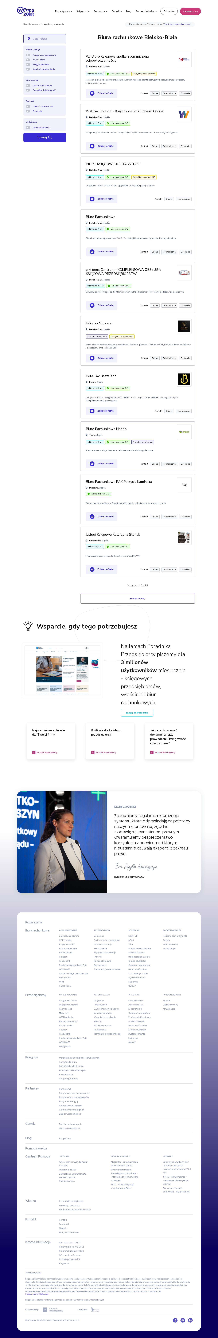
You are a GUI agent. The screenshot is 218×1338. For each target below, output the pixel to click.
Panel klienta (65, 986)
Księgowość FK (67, 944)
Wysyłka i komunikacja (105, 952)
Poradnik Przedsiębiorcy (71, 1201)
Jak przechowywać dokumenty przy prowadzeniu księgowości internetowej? (168, 736)
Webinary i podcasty (69, 1205)
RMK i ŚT (98, 956)
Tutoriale (64, 1156)
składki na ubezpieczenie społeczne (95, 1288)
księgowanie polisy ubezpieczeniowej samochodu (72, 1291)
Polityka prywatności (69, 1259)
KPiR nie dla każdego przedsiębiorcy (106, 732)
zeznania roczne (101, 1279)
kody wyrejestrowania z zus (174, 1285)
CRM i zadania (66, 1017)
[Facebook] (175, 1320)
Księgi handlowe (41, 64)
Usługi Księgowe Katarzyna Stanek (113, 534)
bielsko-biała (95, 223)
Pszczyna (93, 487)
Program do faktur (68, 1000)
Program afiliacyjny (68, 1101)
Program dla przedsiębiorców (74, 1097)
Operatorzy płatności (139, 965)
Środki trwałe (65, 952)
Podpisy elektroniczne (139, 948)
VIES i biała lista (136, 1004)
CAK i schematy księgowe (107, 940)
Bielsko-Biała (95, 66)
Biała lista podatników (139, 956)
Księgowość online (68, 1004)
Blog (129, 11)
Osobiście (37, 111)
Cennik (116, 11)
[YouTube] (182, 1320)
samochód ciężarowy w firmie (88, 1285)
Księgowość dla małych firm (38, 1300)
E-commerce (135, 1009)
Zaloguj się (169, 11)
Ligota (92, 382)
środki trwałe (134, 1285)
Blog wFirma (65, 1138)
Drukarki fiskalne (136, 952)
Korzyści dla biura (68, 1062)
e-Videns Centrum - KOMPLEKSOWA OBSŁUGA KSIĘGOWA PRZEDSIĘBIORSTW (123, 271)
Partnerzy (99, 11)
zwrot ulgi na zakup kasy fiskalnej (156, 1288)
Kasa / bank (64, 961)
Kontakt (63, 1220)
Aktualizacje (169, 948)
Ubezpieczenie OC (41, 127)
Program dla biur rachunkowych (74, 1093)
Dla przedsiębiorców (69, 1128)
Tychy (92, 435)
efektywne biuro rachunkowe (115, 1285)
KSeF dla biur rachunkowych (91, 1300)
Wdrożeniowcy (170, 944)
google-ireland (114, 1291)
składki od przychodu (131, 1291)
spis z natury (101, 1291)
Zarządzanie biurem (69, 936)
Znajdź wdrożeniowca (70, 1114)
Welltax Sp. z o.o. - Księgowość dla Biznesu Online (125, 111)
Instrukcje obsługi (120, 1156)
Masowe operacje (103, 944)
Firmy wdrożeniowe (69, 1232)
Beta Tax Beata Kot (101, 376)
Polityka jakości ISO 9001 (71, 1246)
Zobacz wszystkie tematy (37, 1294)
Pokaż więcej (137, 598)
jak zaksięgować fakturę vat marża (174, 1282)
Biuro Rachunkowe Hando (106, 429)
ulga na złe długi (32, 1282)
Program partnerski (68, 1078)
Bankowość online (137, 969)
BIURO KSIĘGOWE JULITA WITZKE (113, 164)
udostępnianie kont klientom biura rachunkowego (95, 1282)
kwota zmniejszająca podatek (64, 1288)
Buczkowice (95, 540)
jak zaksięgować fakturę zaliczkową (56, 1282)
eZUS (131, 940)
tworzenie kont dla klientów (130, 1282)
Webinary (168, 1156)
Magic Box (99, 936)
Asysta (166, 940)
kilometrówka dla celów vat (62, 1285)
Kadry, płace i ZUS (68, 948)
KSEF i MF (132, 936)
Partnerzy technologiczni (71, 1109)
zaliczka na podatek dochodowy (126, 1288)
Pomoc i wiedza (145, 11)
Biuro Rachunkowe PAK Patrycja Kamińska (119, 481)
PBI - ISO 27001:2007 (69, 1242)
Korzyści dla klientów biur (71, 1066)
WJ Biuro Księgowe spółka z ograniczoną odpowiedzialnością (117, 58)
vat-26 (28, 1285)
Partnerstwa (65, 1089)
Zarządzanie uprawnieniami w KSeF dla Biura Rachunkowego (72, 1177)
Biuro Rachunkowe (100, 217)
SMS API (132, 986)
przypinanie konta (151, 1282)
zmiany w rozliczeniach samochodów (165, 1279)
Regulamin (64, 1263)
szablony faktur (86, 1279)
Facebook (64, 1224)
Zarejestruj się (190, 11)
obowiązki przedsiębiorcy (37, 1291)
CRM (61, 981)
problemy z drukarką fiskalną (38, 1288)
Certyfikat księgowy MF (44, 90)
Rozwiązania (62, 11)
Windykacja (65, 977)
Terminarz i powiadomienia (107, 969)
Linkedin (63, 1228)
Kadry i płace (39, 59)
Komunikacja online (138, 973)
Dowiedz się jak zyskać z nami (177, 24)
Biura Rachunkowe (31, 24)
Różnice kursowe (102, 961)
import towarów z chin (151, 1291)
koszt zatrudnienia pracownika (134, 1279)
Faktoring (133, 981)
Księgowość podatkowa (44, 55)
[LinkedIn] (190, 1320)
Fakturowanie (100, 948)
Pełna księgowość (68, 1021)
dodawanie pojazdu (40, 1285)
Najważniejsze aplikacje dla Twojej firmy (48, 732)
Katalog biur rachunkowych (72, 1070)
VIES (130, 944)
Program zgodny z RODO (71, 1251)
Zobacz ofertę (105, 93)
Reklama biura (66, 1074)
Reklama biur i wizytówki (175, 936)
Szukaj (43, 137)
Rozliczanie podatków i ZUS (73, 965)
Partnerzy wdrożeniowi (70, 1105)
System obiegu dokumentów (73, 973)
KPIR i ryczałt (65, 940)
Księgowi (82, 11)
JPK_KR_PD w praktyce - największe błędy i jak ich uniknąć (175, 1180)
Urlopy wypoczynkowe (151, 1285)
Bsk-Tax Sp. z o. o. (99, 323)
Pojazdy (63, 956)
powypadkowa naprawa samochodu (63, 1279)
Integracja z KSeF (67, 1169)
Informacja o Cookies (70, 1255)
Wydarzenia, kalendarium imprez (75, 1209)
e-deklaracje (114, 1279)
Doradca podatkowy (42, 85)
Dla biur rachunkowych (70, 1124)
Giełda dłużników (137, 961)
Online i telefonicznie (43, 106)
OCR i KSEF (64, 969)
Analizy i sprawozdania (44, 69)
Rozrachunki (100, 965)
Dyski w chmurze (136, 977)
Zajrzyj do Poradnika (137, 712)
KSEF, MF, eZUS (135, 1000)
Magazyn (63, 1013)
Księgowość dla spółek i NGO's (65, 1300)
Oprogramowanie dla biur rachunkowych (79, 1057)
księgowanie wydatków (35, 1279)
